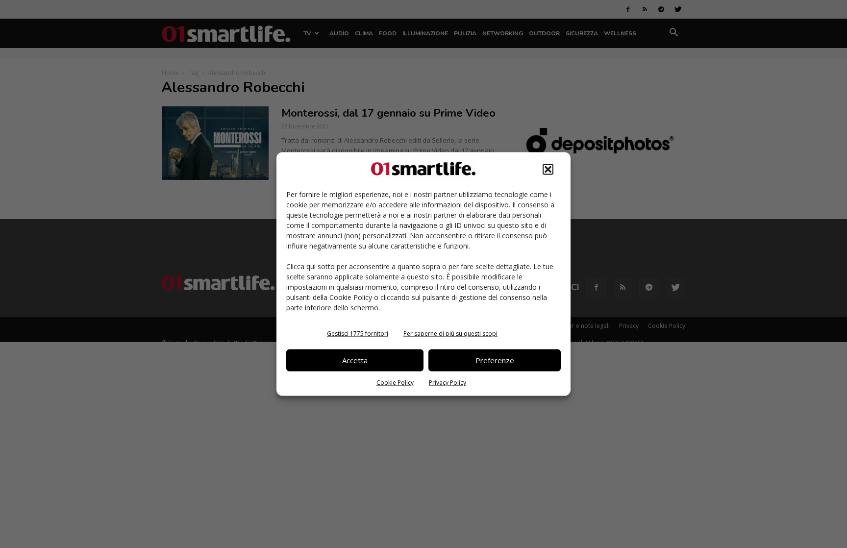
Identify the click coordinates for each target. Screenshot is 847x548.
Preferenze (494, 360)
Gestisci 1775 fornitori (357, 333)
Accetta (355, 360)
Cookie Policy (395, 382)
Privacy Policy (447, 382)
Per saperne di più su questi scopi (450, 333)
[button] (548, 169)
